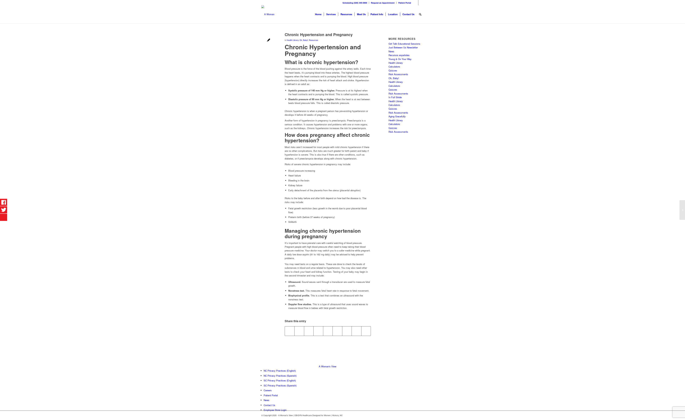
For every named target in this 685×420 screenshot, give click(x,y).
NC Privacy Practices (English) (280, 370)
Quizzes (393, 70)
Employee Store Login (275, 410)
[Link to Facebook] (415, 2)
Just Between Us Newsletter (403, 47)
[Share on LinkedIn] (328, 331)
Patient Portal (404, 2)
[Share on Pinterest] (318, 331)
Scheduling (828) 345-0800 (354, 2)
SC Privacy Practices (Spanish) (280, 385)
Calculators (394, 66)
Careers (268, 390)
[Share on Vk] (347, 331)
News (391, 51)
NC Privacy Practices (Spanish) (280, 375)
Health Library (292, 40)
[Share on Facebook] (289, 331)
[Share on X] (299, 331)
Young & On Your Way (400, 59)
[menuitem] (355, 3)
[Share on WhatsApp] (308, 331)
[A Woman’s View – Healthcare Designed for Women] (267, 14)
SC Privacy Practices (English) (280, 380)
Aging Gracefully (397, 116)
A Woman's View (327, 366)
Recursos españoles (399, 55)
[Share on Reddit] (356, 331)
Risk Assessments (398, 74)
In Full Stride (395, 97)
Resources (313, 40)
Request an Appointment (383, 2)
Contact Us (269, 405)
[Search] (420, 14)
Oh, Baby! (304, 40)
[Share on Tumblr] (337, 331)
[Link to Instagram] (421, 2)
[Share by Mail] (366, 331)
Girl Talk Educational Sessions (404, 43)
